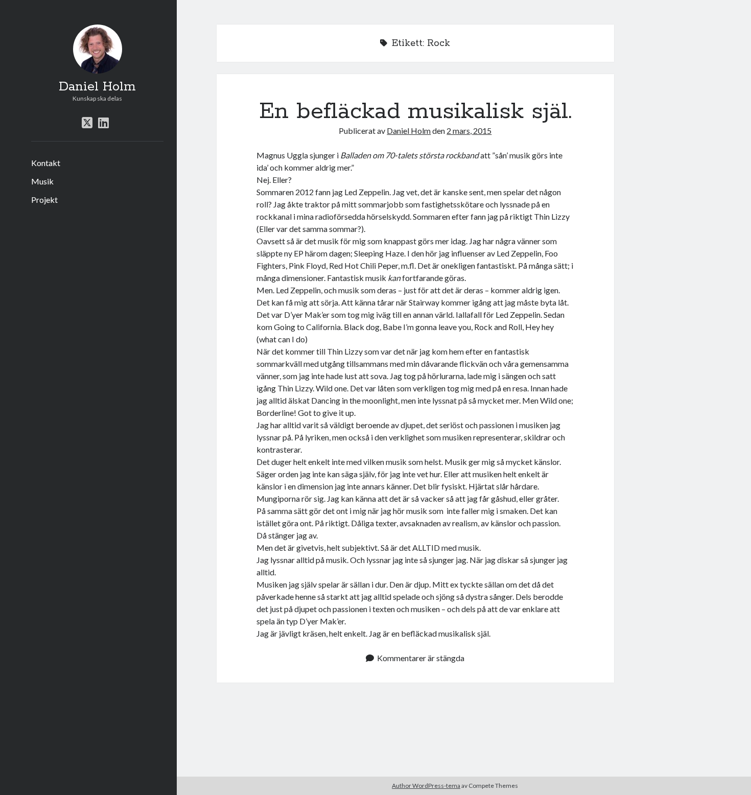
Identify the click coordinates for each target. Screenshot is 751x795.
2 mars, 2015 (469, 130)
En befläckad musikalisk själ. (415, 111)
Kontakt (45, 163)
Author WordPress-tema (426, 785)
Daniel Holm (97, 87)
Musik (42, 181)
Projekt (44, 199)
